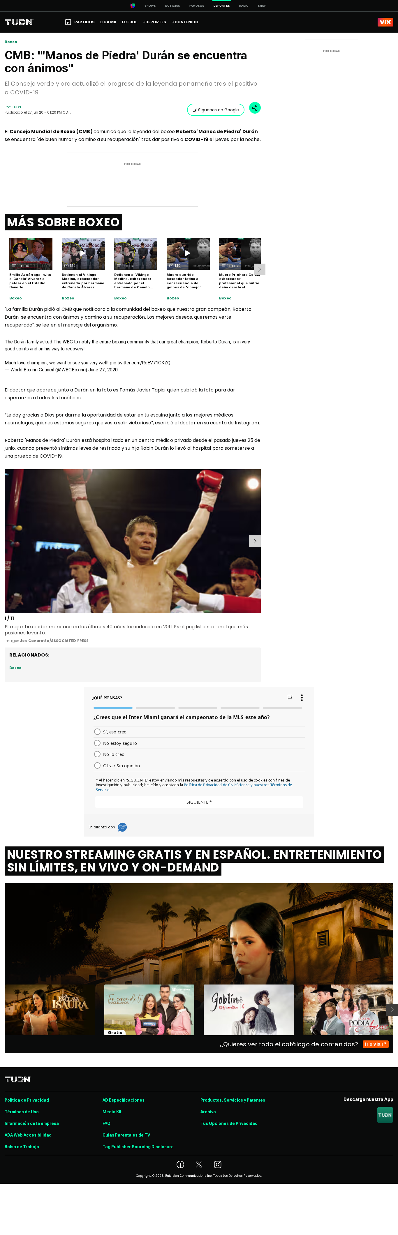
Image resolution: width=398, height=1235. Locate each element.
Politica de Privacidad (27, 1100)
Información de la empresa (32, 1123)
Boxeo (11, 42)
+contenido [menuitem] (185, 22)
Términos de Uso (22, 1111)
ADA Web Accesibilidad (28, 1135)
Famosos (196, 5)
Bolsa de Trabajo (22, 1146)
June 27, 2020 (103, 370)
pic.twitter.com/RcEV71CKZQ (140, 363)
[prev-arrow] (6, 541)
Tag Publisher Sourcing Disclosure (138, 1146)
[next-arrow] (259, 269)
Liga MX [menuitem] (108, 22)
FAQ (106, 1123)
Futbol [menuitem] (129, 22)
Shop (262, 5)
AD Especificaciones (124, 1100)
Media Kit (112, 1111)
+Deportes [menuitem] (154, 22)
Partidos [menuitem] (84, 22)
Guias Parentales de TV (126, 1135)
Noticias (172, 5)
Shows (150, 5)
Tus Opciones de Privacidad (229, 1123)
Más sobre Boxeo (63, 222)
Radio (244, 5)
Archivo (208, 1111)
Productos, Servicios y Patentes (232, 1100)
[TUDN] (19, 22)
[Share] (255, 108)
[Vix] (385, 22)
